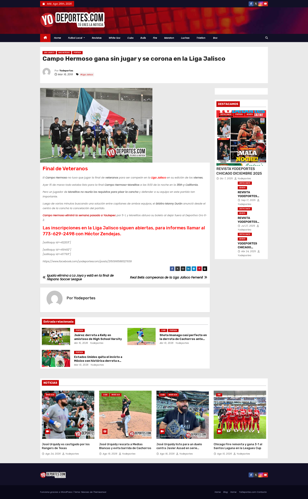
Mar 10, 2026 (81, 364)
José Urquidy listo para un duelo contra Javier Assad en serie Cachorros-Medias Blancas (179, 448)
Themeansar (99, 492)
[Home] (45, 38)
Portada (77, 52)
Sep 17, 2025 (248, 200)
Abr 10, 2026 (167, 343)
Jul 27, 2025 (248, 225)
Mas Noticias (64, 52)
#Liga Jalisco (86, 74)
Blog (225, 492)
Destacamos (225, 114)
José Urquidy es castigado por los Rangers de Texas (66, 446)
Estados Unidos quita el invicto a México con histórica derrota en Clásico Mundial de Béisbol (98, 360)
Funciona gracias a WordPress (56, 492)
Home (57, 37)
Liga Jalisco (49, 52)
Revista (250, 114)
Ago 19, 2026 (110, 453)
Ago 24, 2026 (53, 453)
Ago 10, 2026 (225, 453)
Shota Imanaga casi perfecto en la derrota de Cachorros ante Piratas (183, 339)
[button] (266, 38)
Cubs (130, 37)
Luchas (185, 37)
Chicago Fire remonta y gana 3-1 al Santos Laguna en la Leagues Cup (238, 446)
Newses (85, 492)
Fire (155, 37)
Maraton (169, 37)
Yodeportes (66, 70)
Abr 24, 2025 (249, 251)
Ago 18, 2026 (167, 453)
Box (214, 37)
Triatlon (201, 37)
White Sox (114, 37)
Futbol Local (75, 37)
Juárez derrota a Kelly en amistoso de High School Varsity (98, 337)
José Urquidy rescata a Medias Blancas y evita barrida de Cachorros (125, 446)
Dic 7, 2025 (227, 178)
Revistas (97, 37)
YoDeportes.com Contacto (253, 492)
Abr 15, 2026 (81, 343)
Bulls (143, 37)
